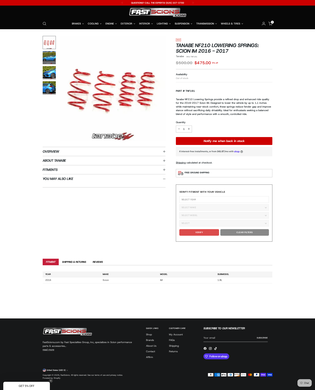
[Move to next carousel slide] (269, 307)
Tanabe (180, 56)
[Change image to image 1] (49, 42)
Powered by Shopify (51, 378)
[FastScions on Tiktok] (216, 349)
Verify (199, 232)
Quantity (181, 122)
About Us (151, 345)
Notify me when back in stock (224, 141)
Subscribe (262, 337)
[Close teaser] (50, 380)
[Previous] (122, 3)
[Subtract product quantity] (179, 129)
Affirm (149, 357)
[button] (26, 386)
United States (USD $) (56, 370)
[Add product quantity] (189, 129)
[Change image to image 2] (49, 57)
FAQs (172, 340)
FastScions (65, 375)
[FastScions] (157, 13)
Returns (173, 351)
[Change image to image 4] (49, 87)
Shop (149, 334)
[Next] (193, 3)
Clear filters (244, 232)
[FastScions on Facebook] (205, 349)
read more (48, 349)
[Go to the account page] (263, 23)
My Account (176, 334)
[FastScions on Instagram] (211, 349)
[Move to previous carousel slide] (262, 307)
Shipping (181, 162)
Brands (150, 340)
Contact (150, 351)
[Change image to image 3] (49, 72)
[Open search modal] (44, 23)
